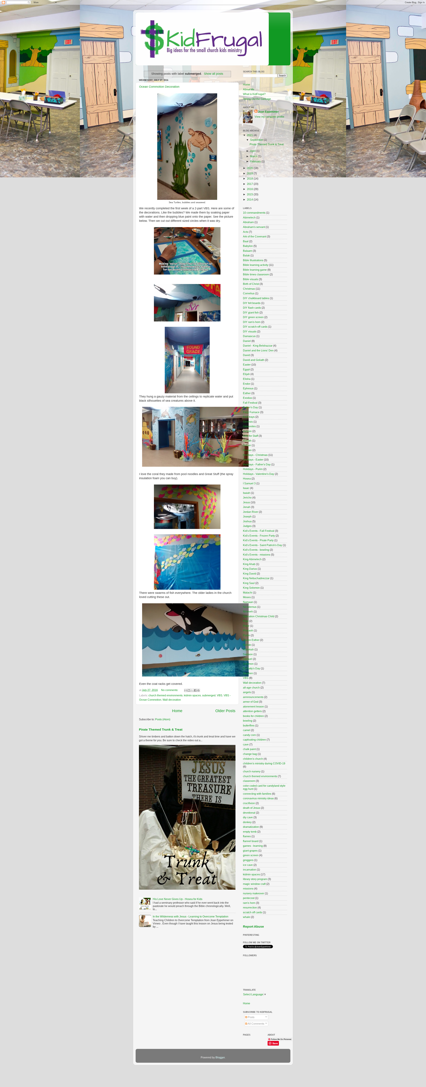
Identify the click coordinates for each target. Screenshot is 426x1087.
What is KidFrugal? (254, 94)
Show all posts (213, 73)
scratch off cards (252, 912)
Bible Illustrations (253, 260)
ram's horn (249, 902)
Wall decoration (172, 699)
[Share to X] (192, 690)
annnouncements (253, 696)
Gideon (247, 431)
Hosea (247, 478)
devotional (249, 812)
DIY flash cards (252, 307)
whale (246, 916)
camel (246, 730)
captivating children (254, 739)
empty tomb (250, 831)
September (257, 139)
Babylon (248, 245)
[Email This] (185, 690)
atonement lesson (253, 706)
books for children (253, 715)
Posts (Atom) (162, 719)
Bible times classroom (256, 274)
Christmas (249, 288)
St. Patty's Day (251, 668)
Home (177, 711)
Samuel (247, 658)
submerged (208, 695)
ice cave (248, 864)
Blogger (220, 1057)
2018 (250, 178)
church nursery (251, 771)
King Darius (250, 568)
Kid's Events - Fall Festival (258, 530)
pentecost (248, 897)
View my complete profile (269, 116)
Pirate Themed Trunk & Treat (160, 729)
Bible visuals (250, 279)
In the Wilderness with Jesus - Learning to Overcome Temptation (190, 916)
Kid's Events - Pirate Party (258, 540)
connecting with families (257, 793)
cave (246, 744)
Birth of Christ (251, 283)
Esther (247, 393)
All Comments (255, 1023)
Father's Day (250, 407)
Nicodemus (249, 606)
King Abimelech (252, 559)
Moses (247, 597)
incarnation (249, 869)
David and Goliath (253, 359)
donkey (247, 822)
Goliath (247, 440)
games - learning (253, 845)
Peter (246, 625)
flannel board (250, 841)
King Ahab (249, 564)
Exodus (247, 397)
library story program (255, 879)
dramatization (251, 826)
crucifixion (249, 803)
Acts (245, 231)
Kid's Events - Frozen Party (259, 535)
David (246, 355)
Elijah (246, 374)
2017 (250, 183)
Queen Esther (251, 639)
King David (249, 573)
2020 (250, 168)
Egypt (246, 369)
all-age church (251, 687)
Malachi (247, 592)
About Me (248, 89)
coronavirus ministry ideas (258, 798)
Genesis (248, 421)
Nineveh (248, 611)
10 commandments (254, 212)
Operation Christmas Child (258, 616)
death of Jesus (251, 807)
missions (248, 888)
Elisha (246, 378)
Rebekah (248, 649)
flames (247, 836)
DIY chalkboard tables (256, 298)
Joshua (247, 521)
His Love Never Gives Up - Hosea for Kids (177, 898)
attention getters (252, 711)
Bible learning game (255, 269)
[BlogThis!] (189, 690)
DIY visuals (249, 331)
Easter (247, 364)
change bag (250, 753)
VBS (219, 695)
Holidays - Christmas (255, 454)
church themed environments (165, 695)
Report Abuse (253, 926)
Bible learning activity (255, 264)
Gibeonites (249, 426)
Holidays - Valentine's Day (258, 473)
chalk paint (249, 749)
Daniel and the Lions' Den (258, 350)
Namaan (248, 601)
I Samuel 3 (249, 483)
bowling (247, 720)
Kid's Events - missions (256, 554)
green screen (250, 855)
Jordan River (250, 511)
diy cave (248, 817)
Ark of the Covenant (254, 236)
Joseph (247, 516)
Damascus (249, 336)
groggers (248, 860)
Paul (245, 620)
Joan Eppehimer (268, 111)
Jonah (246, 506)
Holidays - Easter (253, 459)
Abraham (248, 222)
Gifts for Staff (250, 435)
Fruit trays (249, 416)
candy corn (249, 734)
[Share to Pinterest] (198, 690)
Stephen (248, 673)
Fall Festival (250, 402)
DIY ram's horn (251, 321)
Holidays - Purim (253, 469)
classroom (249, 780)
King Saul (249, 583)
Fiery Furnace (251, 412)
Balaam (247, 250)
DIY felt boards (251, 302)
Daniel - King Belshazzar (257, 345)
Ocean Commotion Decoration (159, 86)
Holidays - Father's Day (257, 464)
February (255, 161)
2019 (250, 173)
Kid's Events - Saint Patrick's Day (262, 545)
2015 (250, 194)
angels (247, 692)
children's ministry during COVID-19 (264, 763)
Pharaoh (248, 630)
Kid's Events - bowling (256, 549)
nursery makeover (253, 893)
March (254, 156)
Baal (245, 241)
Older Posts (225, 711)
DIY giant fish (251, 312)
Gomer (247, 445)
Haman (247, 450)
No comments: (170, 690)
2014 (250, 199)
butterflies (248, 725)
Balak (246, 255)
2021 (250, 135)
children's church (253, 758)
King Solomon (251, 587)
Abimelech (249, 217)
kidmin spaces (192, 695)
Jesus (246, 502)
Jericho (247, 497)
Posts (250, 1017)
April (253, 150)
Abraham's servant (254, 226)
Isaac (246, 488)
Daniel (247, 340)
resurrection (250, 907)
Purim (246, 635)
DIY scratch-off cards (255, 326)
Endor (246, 383)
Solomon (248, 663)
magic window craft (254, 883)
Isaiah (246, 492)
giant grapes (250, 850)
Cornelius (248, 293)
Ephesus (248, 388)
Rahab (247, 644)
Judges (247, 525)
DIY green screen (253, 317)
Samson (248, 654)
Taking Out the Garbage (257, 98)
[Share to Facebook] (195, 690)
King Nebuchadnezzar (256, 578)
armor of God (250, 701)
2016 (250, 189)
